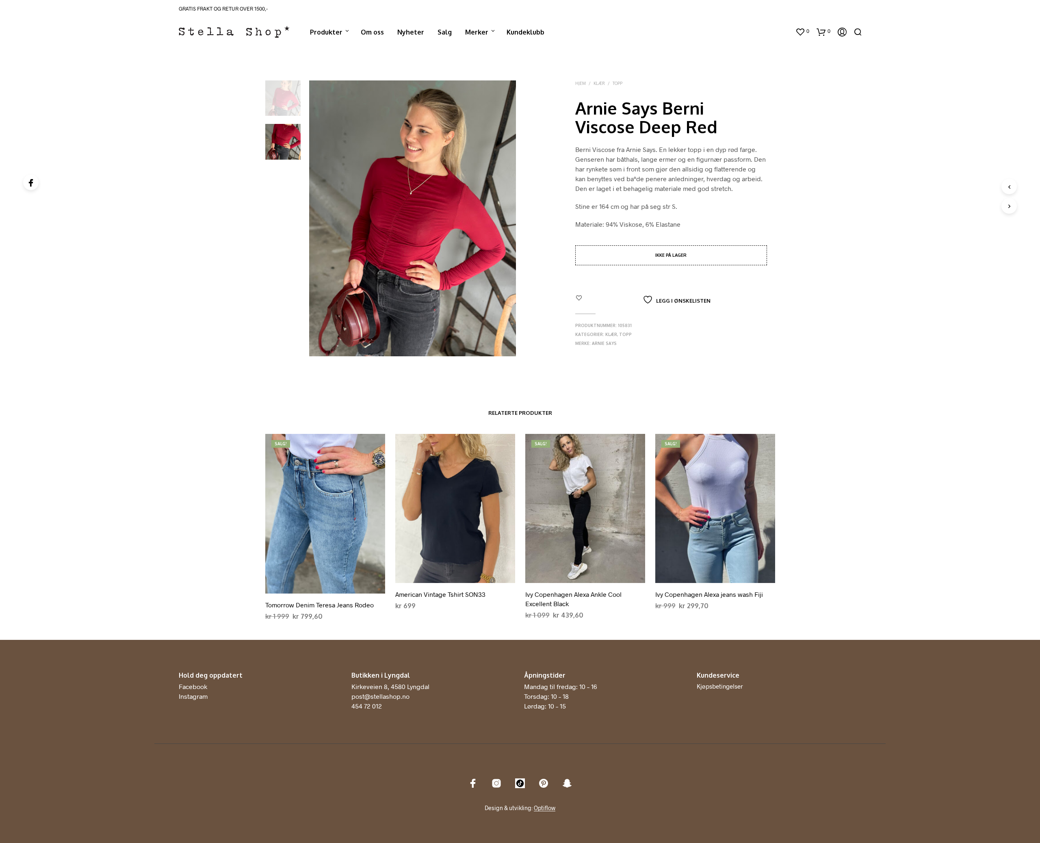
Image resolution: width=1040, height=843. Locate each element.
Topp (617, 83)
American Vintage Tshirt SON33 (440, 594)
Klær (599, 83)
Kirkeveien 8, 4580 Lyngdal (390, 686)
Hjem (580, 83)
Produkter (326, 32)
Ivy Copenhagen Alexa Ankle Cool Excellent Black (573, 598)
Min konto (772, 32)
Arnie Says (604, 343)
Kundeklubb (525, 32)
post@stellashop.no (380, 696)
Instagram (193, 696)
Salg (445, 32)
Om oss (372, 32)
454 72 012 (366, 706)
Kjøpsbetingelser (720, 686)
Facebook (193, 686)
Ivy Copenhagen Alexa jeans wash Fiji (709, 594)
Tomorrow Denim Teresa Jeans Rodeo (319, 605)
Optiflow (544, 808)
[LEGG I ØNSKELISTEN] (325, 587)
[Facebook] (31, 182)
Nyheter (410, 32)
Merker (476, 32)
